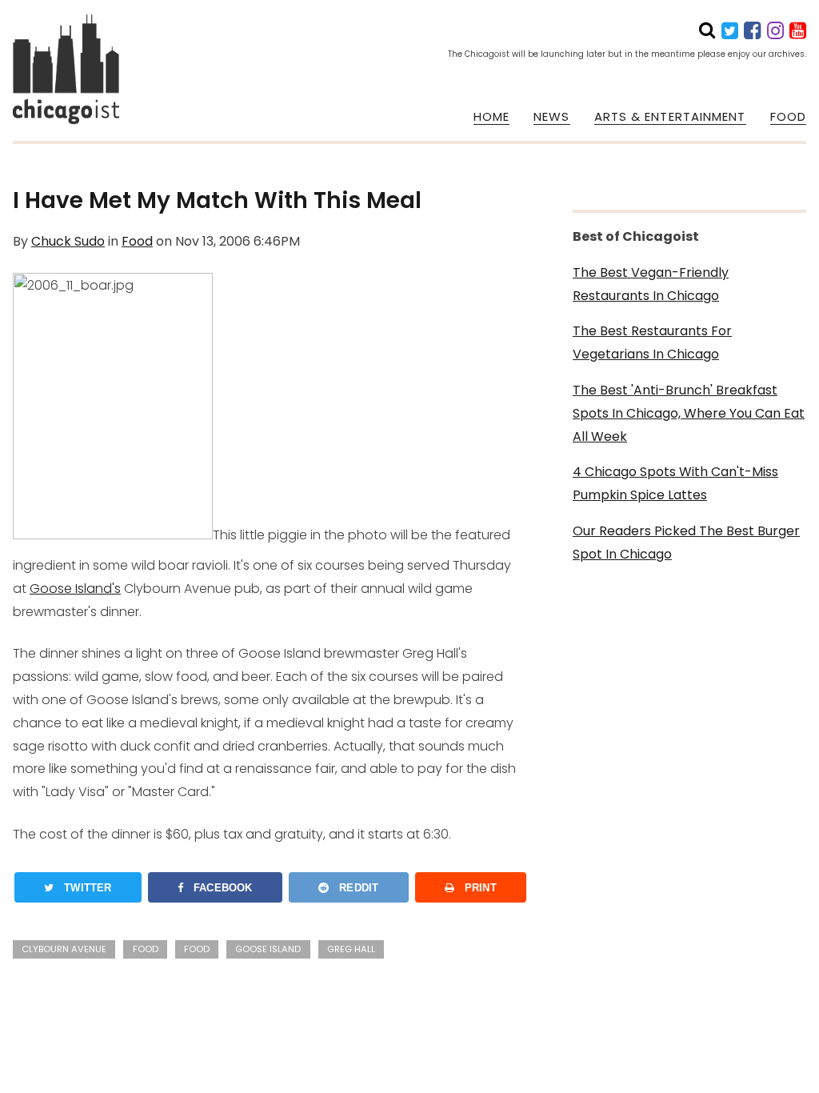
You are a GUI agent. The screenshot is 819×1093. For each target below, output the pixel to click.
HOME (491, 117)
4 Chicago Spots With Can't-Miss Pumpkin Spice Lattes (675, 483)
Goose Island (268, 949)
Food (137, 241)
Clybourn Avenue (64, 949)
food (197, 949)
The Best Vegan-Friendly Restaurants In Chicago (651, 284)
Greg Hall (351, 949)
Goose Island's (75, 588)
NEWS (551, 117)
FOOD (788, 117)
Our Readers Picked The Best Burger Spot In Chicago (686, 542)
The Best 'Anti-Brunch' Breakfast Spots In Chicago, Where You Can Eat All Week (689, 413)
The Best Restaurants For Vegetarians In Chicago (652, 342)
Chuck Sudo (68, 241)
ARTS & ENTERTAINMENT (670, 117)
